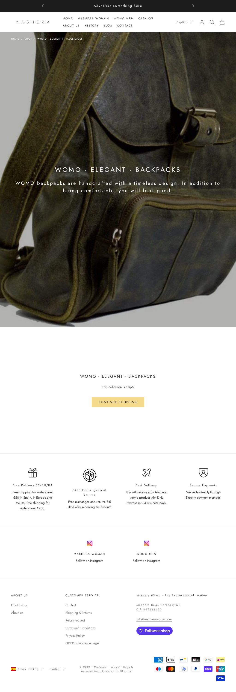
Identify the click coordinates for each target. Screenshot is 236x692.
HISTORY (92, 26)
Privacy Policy (75, 635)
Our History (19, 605)
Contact (70, 605)
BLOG (107, 26)
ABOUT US (71, 26)
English (182, 22)
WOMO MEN (124, 18)
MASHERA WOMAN (93, 18)
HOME (68, 18)
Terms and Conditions (80, 628)
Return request (75, 620)
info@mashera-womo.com (154, 619)
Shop (28, 39)
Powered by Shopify (117, 671)
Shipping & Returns (78, 612)
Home (15, 39)
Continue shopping (118, 402)
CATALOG (145, 18)
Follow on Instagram (89, 560)
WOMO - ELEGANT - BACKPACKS (60, 39)
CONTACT (125, 26)
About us (17, 612)
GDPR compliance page (82, 643)
